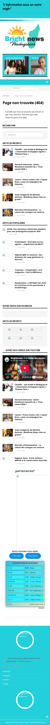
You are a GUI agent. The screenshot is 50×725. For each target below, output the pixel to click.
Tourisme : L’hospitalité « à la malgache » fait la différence (28, 271)
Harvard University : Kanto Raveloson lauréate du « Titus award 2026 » (29, 166)
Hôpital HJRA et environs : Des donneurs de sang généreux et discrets (29, 257)
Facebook (6, 671)
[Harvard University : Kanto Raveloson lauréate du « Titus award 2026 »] (16, 65)
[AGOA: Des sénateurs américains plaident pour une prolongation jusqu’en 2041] (4, 229)
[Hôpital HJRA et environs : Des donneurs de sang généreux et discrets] (8, 257)
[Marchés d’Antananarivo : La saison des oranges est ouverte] (8, 212)
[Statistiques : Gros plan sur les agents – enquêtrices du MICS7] (8, 244)
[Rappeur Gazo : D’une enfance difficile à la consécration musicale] (8, 461)
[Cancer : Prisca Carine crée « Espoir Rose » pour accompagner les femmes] (8, 182)
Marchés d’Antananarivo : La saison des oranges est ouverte (29, 211)
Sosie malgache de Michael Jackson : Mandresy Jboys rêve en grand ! (30, 197)
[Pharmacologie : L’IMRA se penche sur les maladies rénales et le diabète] (25, 340)
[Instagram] (22, 15)
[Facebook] (17, 15)
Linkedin (6, 679)
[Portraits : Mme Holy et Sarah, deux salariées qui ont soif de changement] (36, 340)
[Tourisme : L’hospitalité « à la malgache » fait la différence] (8, 273)
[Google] (32, 15)
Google (5, 684)
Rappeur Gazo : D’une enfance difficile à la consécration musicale (31, 459)
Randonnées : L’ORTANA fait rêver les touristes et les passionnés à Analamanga (30, 285)
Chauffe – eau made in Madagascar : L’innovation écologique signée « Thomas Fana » (31, 151)
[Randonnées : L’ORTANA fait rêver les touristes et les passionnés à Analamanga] (8, 285)
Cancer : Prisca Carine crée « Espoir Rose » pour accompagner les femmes (31, 181)
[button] (25, 511)
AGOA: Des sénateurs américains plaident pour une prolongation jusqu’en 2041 (26, 230)
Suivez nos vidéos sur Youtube (23, 350)
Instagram (6, 675)
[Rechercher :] (25, 88)
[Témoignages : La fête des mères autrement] (13, 332)
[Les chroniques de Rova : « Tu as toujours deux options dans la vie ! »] (13, 340)
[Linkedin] (27, 15)
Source (41, 608)
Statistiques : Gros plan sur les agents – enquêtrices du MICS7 (29, 243)
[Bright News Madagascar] (25, 19)
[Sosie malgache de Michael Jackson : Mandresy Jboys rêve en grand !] (8, 197)
